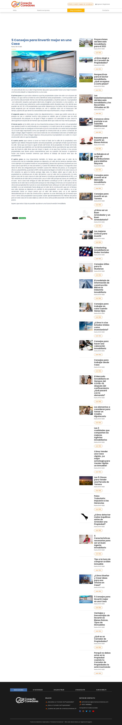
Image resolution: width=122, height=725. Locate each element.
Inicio (15, 10)
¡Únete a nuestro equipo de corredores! (80, 4)
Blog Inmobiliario (76, 10)
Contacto (105, 10)
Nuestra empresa (43, 10)
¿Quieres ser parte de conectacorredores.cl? (62, 708)
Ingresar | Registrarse (103, 4)
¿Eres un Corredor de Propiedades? (59, 705)
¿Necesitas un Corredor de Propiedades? (61, 702)
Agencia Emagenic (86, 722)
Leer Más (98, 53)
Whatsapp (23, 218)
